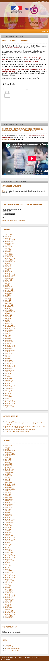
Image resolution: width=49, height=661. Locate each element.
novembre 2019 (10, 347)
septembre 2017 (10, 388)
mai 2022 (8, 300)
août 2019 (8, 352)
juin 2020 (8, 335)
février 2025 (9, 255)
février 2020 (9, 342)
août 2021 (8, 313)
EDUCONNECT (10, 421)
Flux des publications (12, 647)
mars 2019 (8, 360)
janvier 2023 (9, 290)
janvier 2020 (9, 343)
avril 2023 (8, 285)
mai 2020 (8, 337)
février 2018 (9, 380)
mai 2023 (8, 283)
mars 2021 (8, 322)
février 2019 (9, 362)
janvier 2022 (9, 305)
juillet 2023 (8, 280)
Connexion (42, 1)
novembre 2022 (10, 292)
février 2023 (9, 288)
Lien (3, 191)
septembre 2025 (10, 243)
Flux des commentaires (12, 648)
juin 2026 (8, 236)
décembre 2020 (10, 327)
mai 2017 (8, 393)
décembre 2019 (10, 345)
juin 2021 (8, 317)
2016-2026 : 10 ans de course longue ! (17, 431)
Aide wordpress (5, 660)
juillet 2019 (8, 353)
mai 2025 (8, 250)
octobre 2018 (9, 368)
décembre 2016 (10, 402)
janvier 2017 (9, 400)
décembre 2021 (10, 307)
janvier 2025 (9, 257)
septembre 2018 (10, 370)
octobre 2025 (9, 241)
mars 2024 (8, 272)
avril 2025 (8, 251)
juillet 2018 (8, 372)
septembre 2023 (10, 278)
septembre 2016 (10, 407)
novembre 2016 (10, 403)
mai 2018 (8, 375)
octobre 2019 (9, 348)
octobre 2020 (9, 330)
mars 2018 (8, 378)
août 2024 (8, 263)
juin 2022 (8, 298)
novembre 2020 (10, 328)
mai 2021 (8, 318)
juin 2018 (8, 373)
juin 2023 (8, 282)
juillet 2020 (8, 333)
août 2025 (8, 245)
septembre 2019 (10, 350)
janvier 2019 (9, 363)
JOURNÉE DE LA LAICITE (11, 186)
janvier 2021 (9, 325)
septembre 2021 (10, 312)
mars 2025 (8, 253)
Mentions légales (7, 657)
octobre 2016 (9, 405)
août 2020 (8, 332)
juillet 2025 (8, 246)
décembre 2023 (10, 273)
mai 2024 (8, 268)
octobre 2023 (9, 277)
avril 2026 (8, 238)
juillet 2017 (8, 390)
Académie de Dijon (31, 657)
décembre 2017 (10, 383)
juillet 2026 (8, 235)
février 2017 (9, 398)
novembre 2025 (10, 240)
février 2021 (9, 323)
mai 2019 (8, 357)
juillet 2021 (8, 315)
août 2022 (8, 295)
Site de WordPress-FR (12, 650)
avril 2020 (8, 338)
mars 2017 (8, 397)
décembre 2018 (10, 365)
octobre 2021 (9, 310)
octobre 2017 (9, 387)
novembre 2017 (10, 385)
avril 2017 (8, 395)
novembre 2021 (10, 308)
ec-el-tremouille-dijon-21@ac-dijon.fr (14, 220)
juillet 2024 (8, 265)
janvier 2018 (9, 382)
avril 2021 (8, 320)
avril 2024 (8, 270)
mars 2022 (8, 303)
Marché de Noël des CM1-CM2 (14, 41)
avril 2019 (8, 358)
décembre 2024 (10, 258)
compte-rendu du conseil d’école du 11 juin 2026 (20, 429)
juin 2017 (8, 392)
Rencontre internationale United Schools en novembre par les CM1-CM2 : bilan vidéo (22, 130)
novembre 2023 (10, 275)
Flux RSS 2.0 (19, 657)
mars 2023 (8, 287)
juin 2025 (8, 248)
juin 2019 (8, 355)
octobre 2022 (9, 293)
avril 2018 (8, 377)
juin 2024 (8, 267)
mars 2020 (8, 340)
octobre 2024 (9, 260)
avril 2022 (8, 302)
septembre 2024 (10, 262)
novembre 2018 (10, 367)
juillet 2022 (8, 297)
